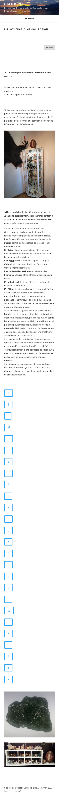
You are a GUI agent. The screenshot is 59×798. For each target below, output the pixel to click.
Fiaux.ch (13, 4)
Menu (31, 18)
